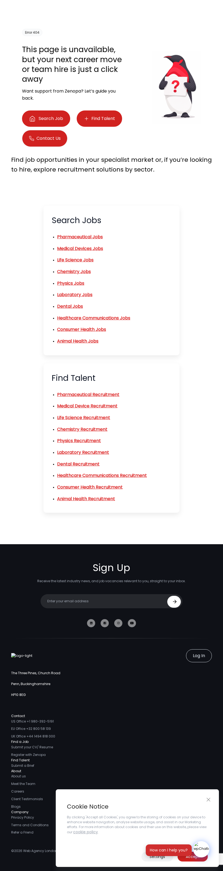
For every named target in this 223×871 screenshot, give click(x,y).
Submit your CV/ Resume (32, 747)
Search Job (51, 118)
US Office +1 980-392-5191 (32, 721)
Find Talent (103, 118)
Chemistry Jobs (74, 271)
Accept (193, 856)
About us (18, 776)
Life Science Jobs (75, 260)
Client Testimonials (27, 799)
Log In (199, 656)
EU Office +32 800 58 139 (31, 728)
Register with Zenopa (28, 754)
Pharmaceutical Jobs (80, 237)
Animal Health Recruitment (86, 499)
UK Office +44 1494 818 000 (33, 736)
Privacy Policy (22, 817)
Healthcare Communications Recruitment (102, 475)
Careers (17, 791)
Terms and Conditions (30, 825)
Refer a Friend (22, 832)
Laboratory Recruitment (83, 452)
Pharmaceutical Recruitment (88, 394)
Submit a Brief (22, 765)
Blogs (16, 806)
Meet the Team (23, 783)
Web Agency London (40, 850)
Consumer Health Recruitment (90, 487)
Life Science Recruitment (83, 417)
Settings (157, 856)
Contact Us (48, 138)
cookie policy (85, 832)
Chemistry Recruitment (82, 429)
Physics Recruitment (79, 441)
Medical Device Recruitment (87, 406)
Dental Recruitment (78, 464)
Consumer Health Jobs (81, 329)
